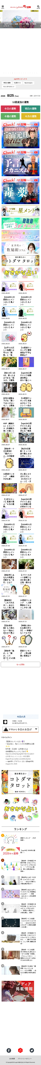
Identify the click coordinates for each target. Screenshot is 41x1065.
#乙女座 (30, 754)
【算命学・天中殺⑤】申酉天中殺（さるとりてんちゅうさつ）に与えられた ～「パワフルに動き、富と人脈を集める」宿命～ (28, 866)
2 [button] (6, 73)
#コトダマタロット (8, 86)
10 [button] (23, 73)
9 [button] (21, 73)
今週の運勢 (10, 116)
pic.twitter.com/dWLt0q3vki (21, 759)
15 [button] (34, 73)
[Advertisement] (20, 50)
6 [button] (15, 73)
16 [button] (36, 73)
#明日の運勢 (7, 83)
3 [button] (8, 73)
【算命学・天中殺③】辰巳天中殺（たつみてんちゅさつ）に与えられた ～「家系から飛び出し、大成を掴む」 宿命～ (28, 908)
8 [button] (19, 73)
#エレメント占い (17, 756)
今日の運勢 (10, 108)
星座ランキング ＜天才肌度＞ (28, 839)
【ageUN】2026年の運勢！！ (27, 851)
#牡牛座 (24, 754)
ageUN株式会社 (19, 1062)
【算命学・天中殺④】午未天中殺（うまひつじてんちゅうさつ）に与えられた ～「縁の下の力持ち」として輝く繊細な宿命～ (28, 938)
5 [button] (12, 73)
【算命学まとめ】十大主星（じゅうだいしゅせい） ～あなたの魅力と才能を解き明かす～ (28, 880)
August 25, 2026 (11, 764)
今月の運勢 (31, 116)
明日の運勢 (31, 108)
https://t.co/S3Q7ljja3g (13, 754)
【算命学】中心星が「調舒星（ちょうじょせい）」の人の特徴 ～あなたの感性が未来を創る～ (28, 970)
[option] (20, 19)
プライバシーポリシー (25, 1058)
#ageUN (9, 759)
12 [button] (28, 73)
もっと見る (20, 664)
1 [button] (4, 73)
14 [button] (32, 73)
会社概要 (12, 1058)
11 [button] (25, 73)
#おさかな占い (28, 83)
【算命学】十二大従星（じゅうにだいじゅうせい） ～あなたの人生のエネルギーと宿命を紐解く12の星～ (28, 923)
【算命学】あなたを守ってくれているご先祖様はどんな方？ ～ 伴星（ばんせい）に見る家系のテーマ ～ (28, 894)
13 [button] (30, 73)
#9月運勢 (26, 756)
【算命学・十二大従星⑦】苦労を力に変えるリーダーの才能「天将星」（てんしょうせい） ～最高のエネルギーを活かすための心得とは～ (28, 955)
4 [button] (10, 73)
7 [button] (17, 73)
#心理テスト (17, 83)
